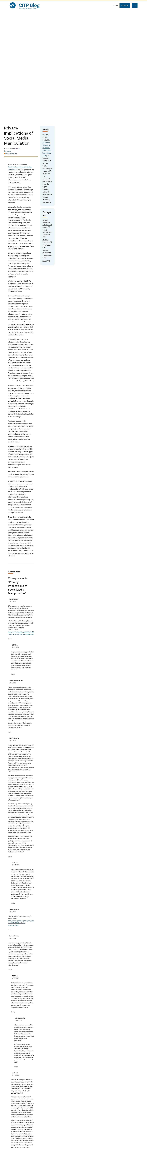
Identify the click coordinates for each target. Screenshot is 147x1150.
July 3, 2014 (18, 1020)
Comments (7, 151)
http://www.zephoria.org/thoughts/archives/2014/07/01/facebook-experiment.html (21, 923)
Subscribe (124, 5)
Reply (10, 639)
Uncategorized (47, 256)
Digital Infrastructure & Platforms (47, 232)
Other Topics (46, 245)
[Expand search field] (135, 5)
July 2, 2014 (15, 647)
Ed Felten (17, 148)
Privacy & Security (11, 154)
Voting (44, 261)
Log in (115, 5)
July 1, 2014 (12, 601)
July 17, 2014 (16, 865)
